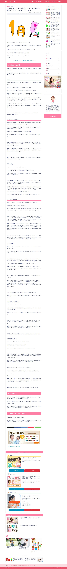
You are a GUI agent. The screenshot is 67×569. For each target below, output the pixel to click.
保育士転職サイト (39, 1)
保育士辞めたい (53, 65)
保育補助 (53, 1)
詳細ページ (16, 470)
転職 (53, 73)
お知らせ (53, 55)
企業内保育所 (47, 1)
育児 (53, 70)
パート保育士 (53, 58)
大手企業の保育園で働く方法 (14, 446)
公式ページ (32, 470)
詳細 (16, 509)
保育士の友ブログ (10, 1)
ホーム (32, 1)
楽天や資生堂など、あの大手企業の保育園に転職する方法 (24, 60)
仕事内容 (59, 1)
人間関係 (53, 60)
